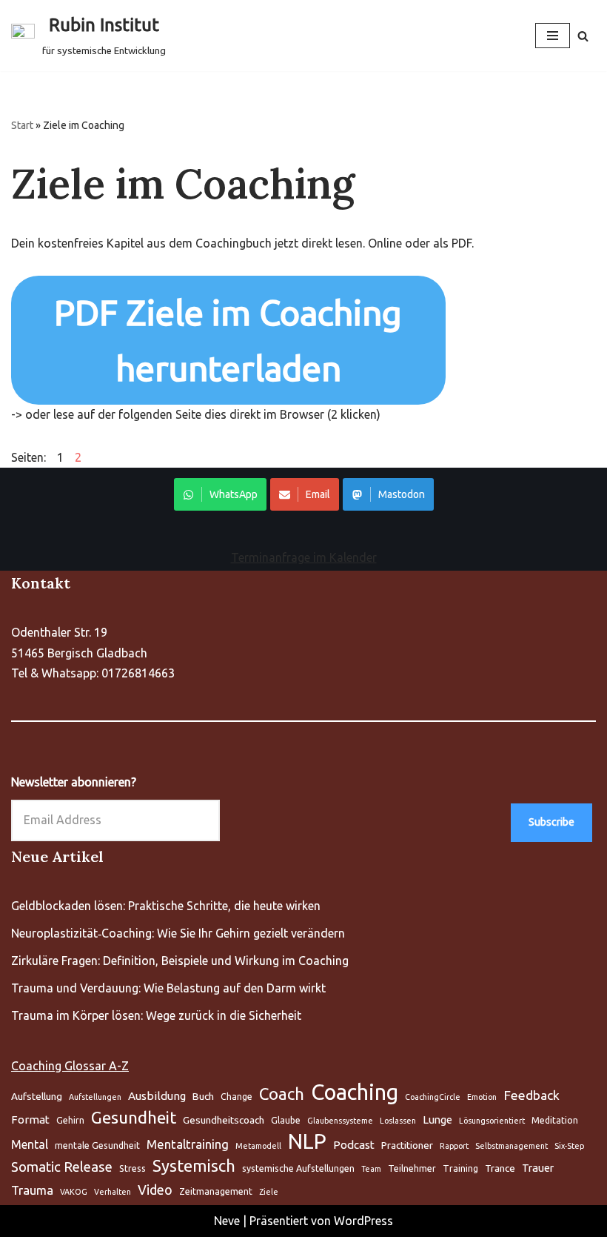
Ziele (268, 1191)
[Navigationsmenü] (552, 35)
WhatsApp (233, 494)
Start (22, 125)
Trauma (32, 1190)
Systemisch (193, 1166)
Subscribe (551, 822)
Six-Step (569, 1145)
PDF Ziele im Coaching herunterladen (228, 340)
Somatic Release (62, 1167)
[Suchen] (582, 36)
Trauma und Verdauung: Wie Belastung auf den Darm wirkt (168, 988)
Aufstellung (36, 1096)
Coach (281, 1093)
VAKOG (73, 1191)
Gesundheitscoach (223, 1120)
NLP (307, 1141)
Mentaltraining (188, 1144)
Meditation (554, 1120)
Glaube (286, 1120)
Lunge (437, 1119)
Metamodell (258, 1145)
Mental (29, 1144)
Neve (227, 1220)
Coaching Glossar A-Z (70, 1065)
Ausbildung (157, 1096)
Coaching (354, 1092)
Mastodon (401, 494)
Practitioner (407, 1145)
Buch (203, 1096)
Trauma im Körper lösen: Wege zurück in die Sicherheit (156, 1015)
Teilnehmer (412, 1168)
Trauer (538, 1167)
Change (236, 1096)
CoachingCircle (432, 1096)
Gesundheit (133, 1117)
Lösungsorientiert (492, 1120)
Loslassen (398, 1120)
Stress (132, 1168)
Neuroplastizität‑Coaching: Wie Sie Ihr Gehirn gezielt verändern (178, 933)
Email (318, 494)
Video (155, 1189)
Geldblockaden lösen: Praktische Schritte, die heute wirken (166, 905)
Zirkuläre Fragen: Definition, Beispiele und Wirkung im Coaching (180, 960)
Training (460, 1168)
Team (371, 1168)
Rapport (454, 1145)
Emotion (482, 1096)
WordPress (363, 1220)
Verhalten (112, 1191)
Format (30, 1119)
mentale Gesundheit (97, 1145)
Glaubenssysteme (340, 1120)
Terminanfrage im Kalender (304, 557)
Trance (500, 1168)
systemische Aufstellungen (298, 1168)
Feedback (531, 1095)
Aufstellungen (95, 1096)
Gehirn (70, 1120)
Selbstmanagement (511, 1145)
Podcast (354, 1144)
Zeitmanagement (215, 1191)
